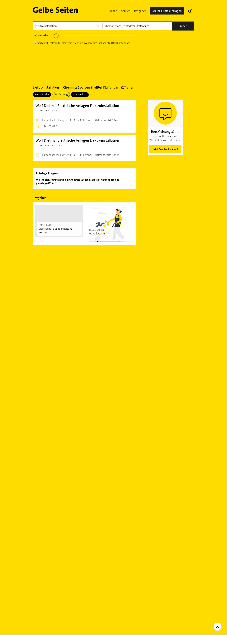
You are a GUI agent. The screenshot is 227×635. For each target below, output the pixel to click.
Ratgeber (140, 11)
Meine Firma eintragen (167, 11)
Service (125, 11)
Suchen (112, 11)
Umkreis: (40, 35)
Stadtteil (78, 94)
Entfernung (61, 94)
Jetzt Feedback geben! (165, 149)
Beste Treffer (42, 94)
